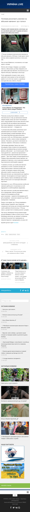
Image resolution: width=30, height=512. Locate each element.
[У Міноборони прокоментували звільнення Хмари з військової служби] (15, 428)
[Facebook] (20, 290)
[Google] (28, 290)
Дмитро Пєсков (12, 234)
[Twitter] (23, 290)
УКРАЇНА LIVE (15, 4)
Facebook (15, 222)
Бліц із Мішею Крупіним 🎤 (9, 320)
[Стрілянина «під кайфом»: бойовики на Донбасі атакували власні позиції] (8, 266)
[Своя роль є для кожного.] (15, 374)
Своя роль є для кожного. (9, 309)
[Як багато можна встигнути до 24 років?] (15, 392)
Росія (18, 234)
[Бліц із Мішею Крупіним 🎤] (15, 410)
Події (2, 14)
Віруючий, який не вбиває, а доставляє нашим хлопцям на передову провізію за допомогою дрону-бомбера (14, 334)
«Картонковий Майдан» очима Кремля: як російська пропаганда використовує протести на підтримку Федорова (15, 343)
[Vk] (25, 290)
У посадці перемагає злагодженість (11, 358)
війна (7, 234)
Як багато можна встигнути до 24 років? (13, 314)
